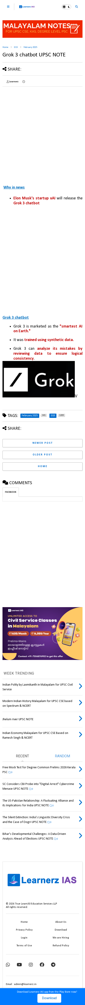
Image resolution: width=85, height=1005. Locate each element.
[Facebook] (42, 965)
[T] (53, 965)
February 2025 (30, 47)
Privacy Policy (24, 930)
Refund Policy (61, 945)
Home (5, 47)
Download (49, 998)
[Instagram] (31, 965)
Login (24, 937)
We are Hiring (61, 937)
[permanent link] (23, 82)
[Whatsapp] (8, 965)
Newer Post (42, 443)
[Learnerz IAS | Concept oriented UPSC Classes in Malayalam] (27, 9)
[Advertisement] (42, 132)
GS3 (16, 47)
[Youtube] (19, 965)
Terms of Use (24, 945)
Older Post (42, 454)
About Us (60, 922)
